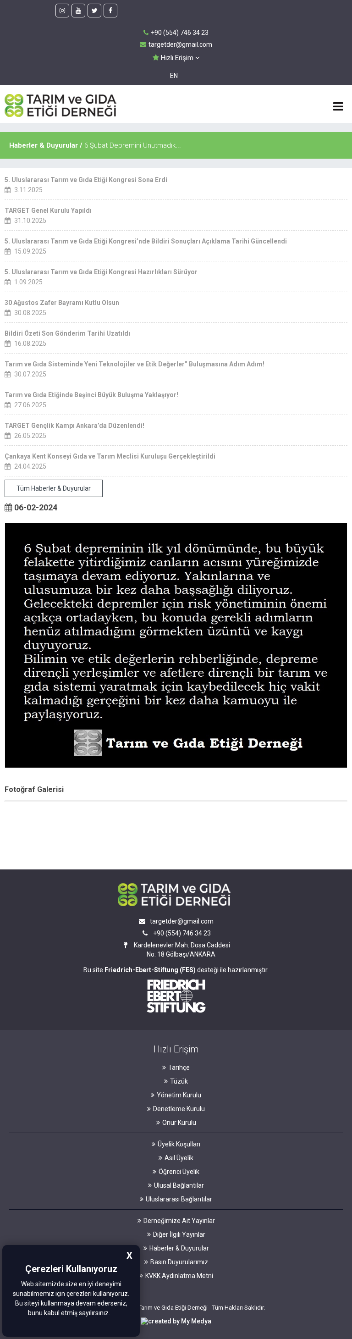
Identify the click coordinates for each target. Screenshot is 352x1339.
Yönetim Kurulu (179, 1095)
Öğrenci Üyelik (179, 1171)
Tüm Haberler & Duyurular (53, 488)
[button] (112, 1313)
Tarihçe (179, 1067)
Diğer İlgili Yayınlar (179, 1234)
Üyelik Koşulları (179, 1144)
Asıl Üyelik (179, 1158)
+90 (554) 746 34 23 (180, 32)
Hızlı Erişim (177, 58)
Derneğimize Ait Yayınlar (179, 1220)
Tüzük (179, 1081)
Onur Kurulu (179, 1122)
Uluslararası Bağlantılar (179, 1199)
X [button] (129, 1255)
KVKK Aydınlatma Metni (179, 1275)
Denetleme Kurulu (179, 1108)
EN (174, 75)
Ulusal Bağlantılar (179, 1185)
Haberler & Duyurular (179, 1248)
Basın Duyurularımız (179, 1262)
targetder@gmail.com (180, 44)
